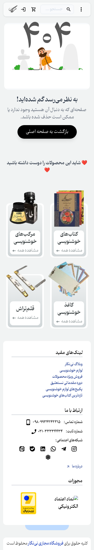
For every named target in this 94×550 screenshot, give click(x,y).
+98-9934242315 (46, 422)
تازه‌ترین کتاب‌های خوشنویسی (62, 396)
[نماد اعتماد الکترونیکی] (65, 503)
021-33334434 (50, 432)
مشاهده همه (71, 251)
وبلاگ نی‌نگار (74, 364)
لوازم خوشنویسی (71, 371)
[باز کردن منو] (81, 9)
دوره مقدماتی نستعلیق (66, 383)
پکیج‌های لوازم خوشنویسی (64, 389)
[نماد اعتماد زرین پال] (28, 503)
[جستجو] (69, 9)
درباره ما (77, 466)
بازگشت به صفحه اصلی (47, 132)
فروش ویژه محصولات (67, 377)
